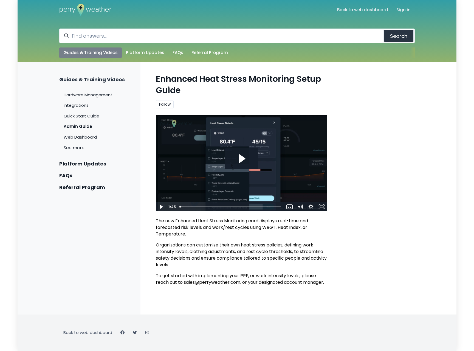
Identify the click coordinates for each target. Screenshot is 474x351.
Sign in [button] (403, 10)
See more (74, 148)
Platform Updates (145, 52)
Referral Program (209, 52)
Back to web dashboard (362, 10)
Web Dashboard (80, 137)
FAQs (178, 52)
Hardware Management (88, 95)
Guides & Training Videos (90, 52)
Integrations (76, 105)
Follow (165, 104)
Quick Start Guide (81, 116)
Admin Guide (78, 126)
